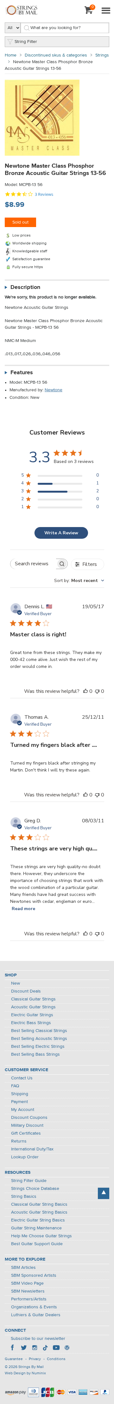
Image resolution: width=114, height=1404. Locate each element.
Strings (102, 55)
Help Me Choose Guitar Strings (41, 1236)
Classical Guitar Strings (33, 999)
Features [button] (21, 372)
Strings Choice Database (35, 1188)
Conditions (56, 1359)
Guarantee (14, 1359)
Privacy (35, 1359)
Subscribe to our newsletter (38, 1338)
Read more (23, 909)
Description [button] (25, 287)
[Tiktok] (45, 1348)
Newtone (53, 390)
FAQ (15, 1086)
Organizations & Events (34, 1307)
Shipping (19, 1094)
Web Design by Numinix (25, 1373)
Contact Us (22, 1078)
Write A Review (61, 533)
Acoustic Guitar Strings (33, 1007)
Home (10, 55)
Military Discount (27, 1125)
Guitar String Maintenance (36, 1228)
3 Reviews (44, 194)
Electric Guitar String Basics (38, 1220)
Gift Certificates (26, 1133)
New (15, 983)
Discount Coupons (29, 1117)
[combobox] (79, 581)
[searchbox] (33, 564)
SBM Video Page (27, 1283)
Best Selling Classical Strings (39, 1031)
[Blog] (67, 1348)
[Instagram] (34, 1348)
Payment (19, 1102)
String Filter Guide (29, 1181)
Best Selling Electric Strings (38, 1046)
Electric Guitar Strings (32, 1015)
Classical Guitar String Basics (39, 1204)
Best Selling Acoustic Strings (39, 1038)
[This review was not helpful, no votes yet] (97, 691)
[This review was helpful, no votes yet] (85, 691)
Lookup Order (25, 1157)
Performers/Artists (29, 1299)
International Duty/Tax (32, 1149)
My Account (22, 1109)
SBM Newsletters (28, 1291)
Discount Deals (26, 991)
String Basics (23, 1196)
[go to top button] (103, 1193)
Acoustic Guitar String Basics (39, 1212)
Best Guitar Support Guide (37, 1244)
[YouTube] (56, 1348)
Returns (19, 1141)
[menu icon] (105, 11)
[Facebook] (13, 1348)
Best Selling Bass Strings (35, 1054)
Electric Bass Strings (31, 1023)
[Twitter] (23, 1348)
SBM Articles (23, 1267)
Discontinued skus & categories (56, 55)
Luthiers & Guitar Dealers (35, 1315)
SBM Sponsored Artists (33, 1275)
